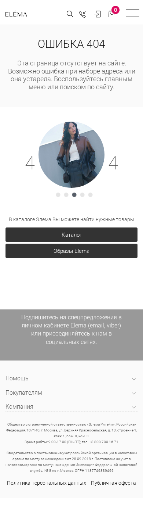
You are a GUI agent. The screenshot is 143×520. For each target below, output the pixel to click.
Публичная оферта (113, 482)
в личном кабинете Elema (72, 321)
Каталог (72, 234)
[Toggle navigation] (132, 14)
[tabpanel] (71, 155)
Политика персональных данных (46, 482)
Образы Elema (71, 250)
